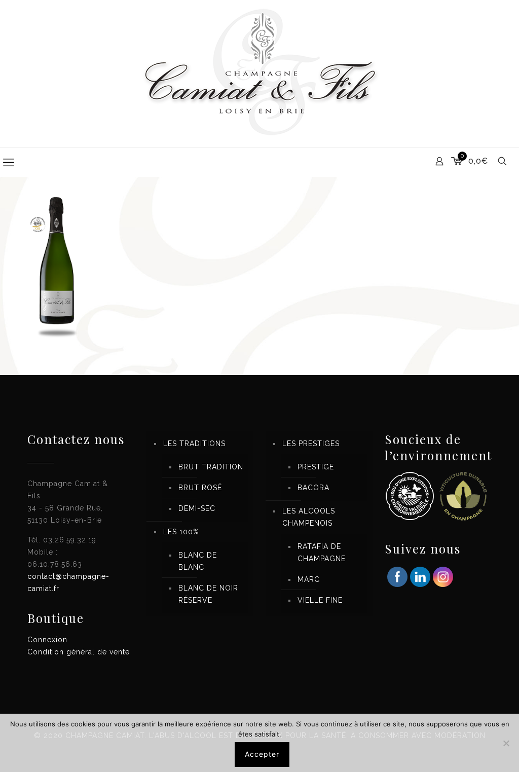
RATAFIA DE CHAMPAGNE (322, 552)
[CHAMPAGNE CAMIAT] (259, 74)
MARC (309, 579)
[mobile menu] (8, 162)
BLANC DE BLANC (197, 561)
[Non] (506, 743)
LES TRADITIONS (194, 443)
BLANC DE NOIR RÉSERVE (208, 594)
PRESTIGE (316, 467)
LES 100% (181, 532)
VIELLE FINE (320, 600)
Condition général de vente (78, 652)
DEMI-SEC (196, 508)
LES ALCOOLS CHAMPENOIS (308, 517)
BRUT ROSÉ (200, 488)
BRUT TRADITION (210, 467)
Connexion (47, 640)
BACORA (313, 488)
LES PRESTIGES (311, 443)
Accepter (262, 754)
